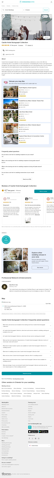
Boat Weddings (5, 393)
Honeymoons (5, 455)
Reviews (3, 433)
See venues (40, 267)
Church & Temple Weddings (28, 391)
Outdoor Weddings (27, 396)
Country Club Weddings (28, 388)
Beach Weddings (45, 393)
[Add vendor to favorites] (50, 16)
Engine (29, 416)
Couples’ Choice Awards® (7, 435)
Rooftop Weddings (6, 391)
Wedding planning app (7, 442)
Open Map (48, 303)
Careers (3, 412)
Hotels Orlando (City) (40, 313)
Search (46, 10)
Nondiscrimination (6, 410)
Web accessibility (5, 427)
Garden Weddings (6, 396)
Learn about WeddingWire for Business (10, 464)
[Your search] (4, 16)
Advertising (4, 416)
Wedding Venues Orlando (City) (28, 313)
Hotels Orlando (17, 313)
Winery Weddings (17, 388)
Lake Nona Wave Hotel (25, 112)
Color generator (5, 451)
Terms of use (5, 418)
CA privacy (4, 425)
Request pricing (27, 373)
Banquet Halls (37, 393)
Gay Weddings (5, 437)
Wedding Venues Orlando (7, 313)
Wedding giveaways (6, 446)
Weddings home (5, 404)
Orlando (8, 6)
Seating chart (31, 414)
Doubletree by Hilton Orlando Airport (30, 125)
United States (35, 445)
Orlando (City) (15, 6)
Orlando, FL (30, 45)
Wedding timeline (5, 449)
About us (4, 406)
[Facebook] (29, 438)
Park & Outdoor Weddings (16, 393)
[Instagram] (38, 438)
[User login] (51, 2)
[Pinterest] (35, 438)
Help (29, 420)
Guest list (30, 408)
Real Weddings (5, 453)
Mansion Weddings (16, 391)
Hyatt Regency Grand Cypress (27, 87)
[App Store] (33, 432)
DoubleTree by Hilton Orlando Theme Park (31, 101)
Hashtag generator (6, 444)
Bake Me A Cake (13, 285)
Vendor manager (32, 412)
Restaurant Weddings (40, 388)
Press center (4, 414)
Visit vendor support (6, 466)
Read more (5, 216)
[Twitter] (32, 438)
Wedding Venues (6, 386)
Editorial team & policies (7, 408)
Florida (3, 6)
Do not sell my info (6, 423)
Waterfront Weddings (16, 396)
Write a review (43, 191)
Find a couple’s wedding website (9, 459)
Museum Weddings (40, 391)
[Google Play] (43, 432)
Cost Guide (30, 418)
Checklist (30, 406)
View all (46, 37)
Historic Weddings (28, 393)
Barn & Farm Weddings (7, 388)
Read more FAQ (27, 179)
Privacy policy (5, 420)
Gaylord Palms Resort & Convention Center (31, 136)
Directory (4, 431)
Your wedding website (33, 404)
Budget (29, 410)
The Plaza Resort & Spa (18, 379)
